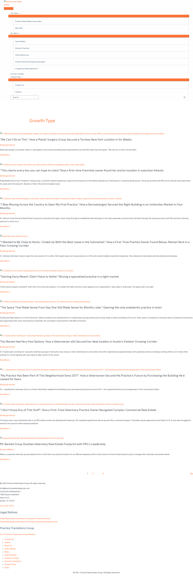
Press (6, 567)
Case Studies (10, 549)
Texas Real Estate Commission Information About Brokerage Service (29, 522)
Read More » (5, 155)
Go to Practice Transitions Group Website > (18, 534)
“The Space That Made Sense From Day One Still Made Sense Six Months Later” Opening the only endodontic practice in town (81, 307)
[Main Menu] (8, 8)
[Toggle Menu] (98, 16)
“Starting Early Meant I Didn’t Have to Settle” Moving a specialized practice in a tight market (59, 276)
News (6, 552)
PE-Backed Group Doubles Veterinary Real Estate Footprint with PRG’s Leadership (53, 444)
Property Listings (11, 558)
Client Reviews (10, 555)
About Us (8, 545)
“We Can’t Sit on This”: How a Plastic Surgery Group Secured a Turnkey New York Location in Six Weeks (66, 139)
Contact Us (9, 539)
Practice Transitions (12, 561)
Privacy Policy (10, 564)
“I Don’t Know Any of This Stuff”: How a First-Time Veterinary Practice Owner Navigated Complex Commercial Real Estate (78, 410)
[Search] (184, 97)
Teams (7, 542)
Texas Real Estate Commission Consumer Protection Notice (25, 518)
